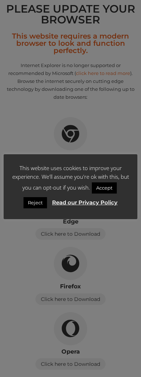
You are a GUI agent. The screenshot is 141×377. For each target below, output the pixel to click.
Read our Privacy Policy (85, 202)
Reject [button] (35, 202)
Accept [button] (104, 188)
